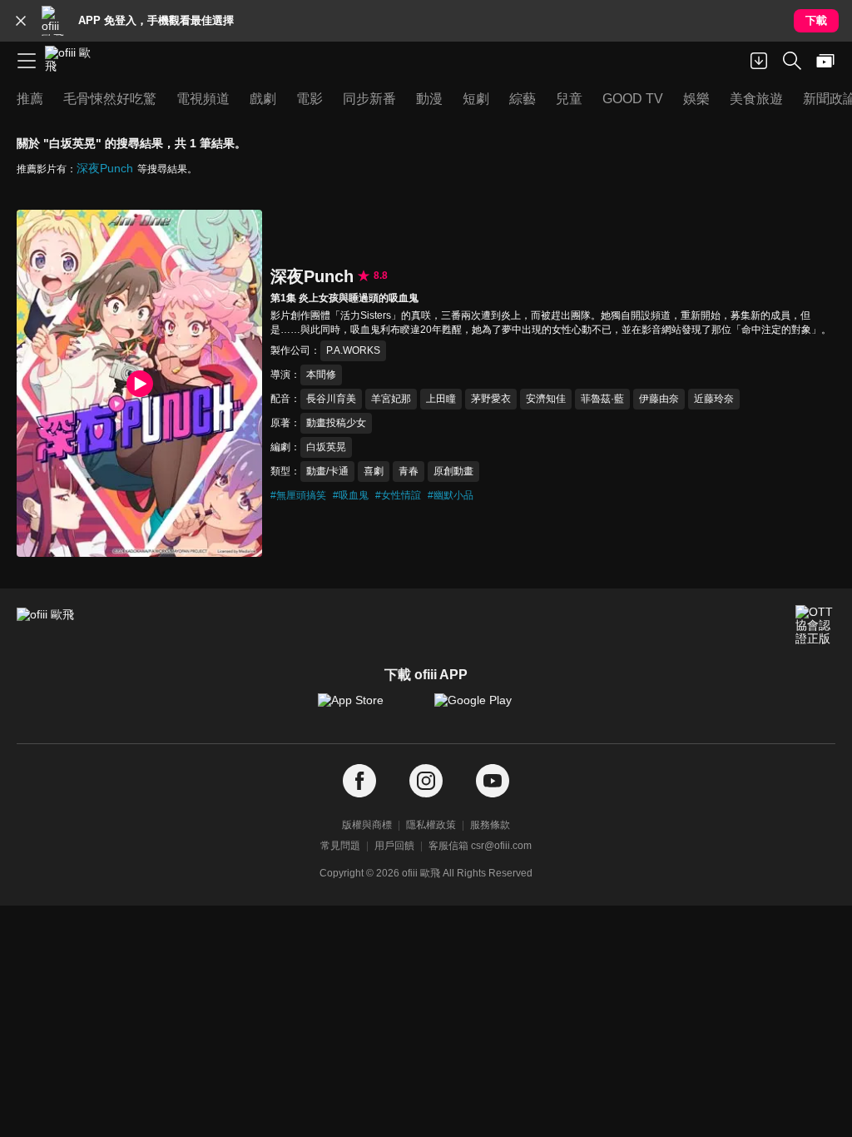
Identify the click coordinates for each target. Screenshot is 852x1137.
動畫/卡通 (327, 471)
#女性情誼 (398, 495)
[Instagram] (426, 781)
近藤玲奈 (714, 399)
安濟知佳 (546, 399)
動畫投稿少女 (336, 423)
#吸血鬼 (351, 495)
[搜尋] (792, 61)
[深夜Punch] (139, 383)
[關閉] (21, 21)
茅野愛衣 (491, 399)
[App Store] (368, 708)
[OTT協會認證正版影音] (815, 625)
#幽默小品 (450, 495)
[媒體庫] (825, 61)
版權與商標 (367, 825)
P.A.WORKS (353, 350)
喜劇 (374, 471)
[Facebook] (359, 781)
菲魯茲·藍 (602, 399)
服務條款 (490, 825)
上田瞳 (441, 399)
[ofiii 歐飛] (73, 61)
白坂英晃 (326, 447)
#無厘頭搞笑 (298, 495)
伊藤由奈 (659, 399)
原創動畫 (453, 471)
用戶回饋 (394, 846)
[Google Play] (484, 708)
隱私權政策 (431, 825)
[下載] (759, 61)
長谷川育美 (331, 399)
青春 (409, 471)
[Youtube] (492, 781)
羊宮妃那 (391, 399)
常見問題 (340, 846)
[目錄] (27, 61)
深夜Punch (105, 168)
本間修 (321, 374)
